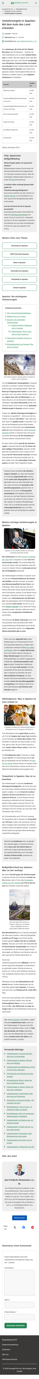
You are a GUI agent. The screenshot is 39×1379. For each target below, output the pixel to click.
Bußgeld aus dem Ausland (13, 11)
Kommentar (9, 1268)
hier (13, 180)
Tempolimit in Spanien (19, 279)
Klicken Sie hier (9, 196)
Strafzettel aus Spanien (19, 271)
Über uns (5, 1354)
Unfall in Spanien (19, 288)
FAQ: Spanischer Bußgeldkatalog (19, 313)
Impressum (6, 1350)
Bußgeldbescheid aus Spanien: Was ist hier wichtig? (20, 345)
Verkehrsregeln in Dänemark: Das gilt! (20, 1147)
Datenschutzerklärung (10, 1345)
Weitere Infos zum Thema (16, 316)
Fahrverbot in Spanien (19, 246)
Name (7, 1300)
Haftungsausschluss (9, 1359)
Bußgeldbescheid (21, 9)
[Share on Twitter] (14, 1227)
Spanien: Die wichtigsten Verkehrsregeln (16, 321)
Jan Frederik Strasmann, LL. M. (27, 41)
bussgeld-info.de (7, 9)
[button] (3, 3)
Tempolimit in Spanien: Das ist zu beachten (19, 339)
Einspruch (16, 1020)
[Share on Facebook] (23, 1227)
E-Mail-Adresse (10, 1312)
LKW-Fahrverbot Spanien (19, 254)
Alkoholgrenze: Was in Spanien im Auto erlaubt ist (22, 333)
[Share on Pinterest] (32, 1227)
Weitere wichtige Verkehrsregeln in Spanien (22, 326)
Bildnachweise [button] (19, 1218)
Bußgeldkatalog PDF (9, 1340)
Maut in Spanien (19, 263)
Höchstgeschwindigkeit (19, 215)
